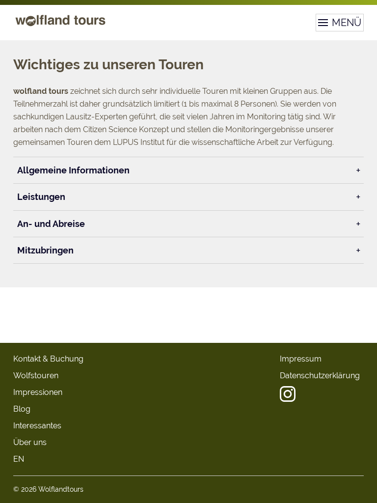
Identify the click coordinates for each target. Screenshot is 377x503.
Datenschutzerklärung (320, 375)
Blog (21, 409)
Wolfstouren (35, 375)
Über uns (30, 442)
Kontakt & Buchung (48, 358)
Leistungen (41, 197)
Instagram (288, 394)
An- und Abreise (51, 224)
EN (18, 459)
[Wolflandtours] (60, 25)
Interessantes (37, 425)
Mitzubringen (45, 250)
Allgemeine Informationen (73, 170)
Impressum (301, 358)
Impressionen (37, 392)
